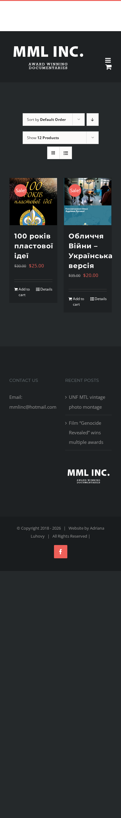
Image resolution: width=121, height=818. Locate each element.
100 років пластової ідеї (33, 246)
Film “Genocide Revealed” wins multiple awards (86, 432)
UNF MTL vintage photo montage (87, 402)
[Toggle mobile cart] (108, 67)
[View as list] (66, 153)
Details (46, 289)
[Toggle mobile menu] (108, 60)
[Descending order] (93, 119)
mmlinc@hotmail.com (75, 5)
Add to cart (24, 292)
